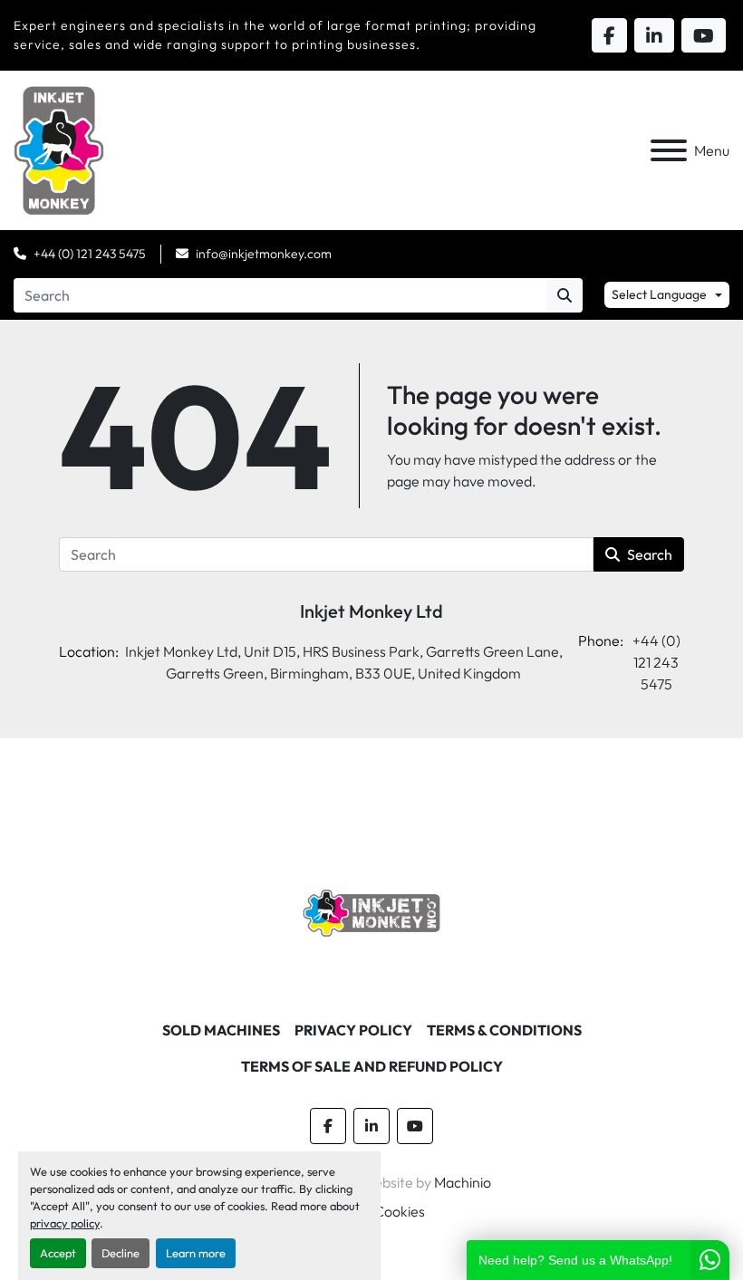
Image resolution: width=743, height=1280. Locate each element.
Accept (58, 1253)
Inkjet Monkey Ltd (371, 611)
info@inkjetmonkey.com (264, 253)
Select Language (659, 294)
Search (649, 554)
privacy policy (65, 1223)
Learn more (196, 1253)
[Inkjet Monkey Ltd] (371, 911)
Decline (120, 1253)
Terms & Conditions (504, 1030)
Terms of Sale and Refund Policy (372, 1066)
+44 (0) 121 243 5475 (90, 253)
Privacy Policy (353, 1030)
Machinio (462, 1182)
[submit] (564, 295)
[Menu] (669, 150)
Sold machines (221, 1030)
